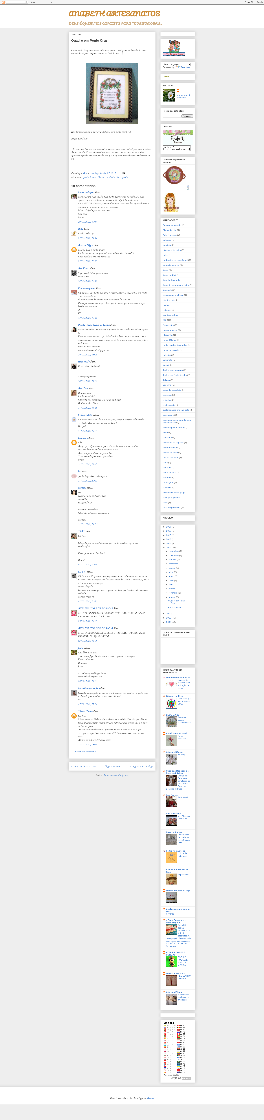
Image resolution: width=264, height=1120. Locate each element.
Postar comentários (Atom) (116, 775)
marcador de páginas (173, 442)
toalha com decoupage (174, 492)
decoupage (168, 415)
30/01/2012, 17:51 (87, 381)
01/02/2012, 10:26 (87, 564)
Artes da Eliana (174, 992)
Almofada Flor (169, 230)
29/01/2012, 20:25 (87, 261)
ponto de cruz (90, 177)
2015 (169, 535)
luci (79, 471)
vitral (165, 502)
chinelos (167, 400)
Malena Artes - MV (175, 973)
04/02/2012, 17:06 (87, 681)
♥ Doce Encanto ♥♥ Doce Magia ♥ (176, 921)
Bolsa (165, 255)
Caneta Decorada (171, 280)
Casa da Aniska (174, 832)
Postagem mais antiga (140, 766)
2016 (169, 531)
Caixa (165, 270)
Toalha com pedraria (173, 370)
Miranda (82, 487)
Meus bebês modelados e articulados (183, 997)
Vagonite (167, 385)
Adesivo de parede (172, 225)
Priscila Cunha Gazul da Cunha (94, 325)
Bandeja (167, 245)
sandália (167, 487)
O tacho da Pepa (174, 696)
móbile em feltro (170, 457)
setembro (174, 563)
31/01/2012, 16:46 (87, 408)
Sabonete (167, 360)
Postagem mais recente (83, 766)
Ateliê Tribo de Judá (176, 733)
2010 (169, 618)
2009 (169, 622)
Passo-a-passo (170, 330)
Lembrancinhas (170, 315)
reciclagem (168, 482)
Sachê (166, 365)
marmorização (170, 447)
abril (171, 584)
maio (171, 580)
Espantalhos (183, 874)
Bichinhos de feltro (172, 250)
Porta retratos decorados (175, 345)
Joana (80, 648)
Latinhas (167, 310)
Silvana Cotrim (85, 711)
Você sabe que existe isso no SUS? (184, 701)
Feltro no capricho (86, 288)
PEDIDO (170, 914)
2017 (169, 527)
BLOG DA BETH (174, 715)
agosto (172, 568)
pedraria (167, 467)
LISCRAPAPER (173, 813)
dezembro (174, 551)
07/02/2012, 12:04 (87, 704)
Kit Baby (181, 754)
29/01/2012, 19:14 (87, 238)
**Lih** (81, 531)
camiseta (167, 395)
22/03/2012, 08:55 (87, 744)
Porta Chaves (174, 607)
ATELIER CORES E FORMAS (95, 608)
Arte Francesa (170, 235)
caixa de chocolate (172, 390)
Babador (167, 240)
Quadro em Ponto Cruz (109, 177)
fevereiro (173, 593)
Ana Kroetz (84, 268)
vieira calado (84, 361)
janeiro (172, 597)
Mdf (165, 320)
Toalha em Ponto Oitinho (175, 375)
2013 (169, 543)
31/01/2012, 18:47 (87, 464)
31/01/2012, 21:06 (87, 524)
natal (165, 462)
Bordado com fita (171, 265)
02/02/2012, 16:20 (87, 601)
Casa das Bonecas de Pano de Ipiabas (177, 772)
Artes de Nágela (85, 245)
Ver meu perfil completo (183, 96)
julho (171, 572)
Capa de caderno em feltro (176, 285)
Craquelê (167, 290)
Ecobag (166, 305)
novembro (174, 555)
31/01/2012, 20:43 (87, 480)
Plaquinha (167, 335)
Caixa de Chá (169, 275)
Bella (80, 229)
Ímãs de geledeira (171, 507)
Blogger (150, 1098)
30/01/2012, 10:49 (87, 318)
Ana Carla (83, 388)
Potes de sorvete (171, 350)
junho (172, 576)
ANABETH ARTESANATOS (114, 13)
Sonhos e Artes (85, 415)
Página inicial (112, 766)
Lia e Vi (82, 571)
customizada (169, 405)
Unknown (83, 438)
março (172, 588)
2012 (169, 547)
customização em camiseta (176, 410)
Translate (185, 67)
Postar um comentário (85, 751)
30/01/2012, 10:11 (87, 281)
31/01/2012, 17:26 (87, 431)
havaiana (167, 437)
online (166, 76)
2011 (168, 613)
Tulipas (166, 380)
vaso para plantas (171, 497)
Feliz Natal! (183, 797)
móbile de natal (170, 452)
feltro (165, 432)
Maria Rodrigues (86, 192)
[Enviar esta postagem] (123, 173)
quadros (125, 177)
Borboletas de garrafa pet (175, 260)
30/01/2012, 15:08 (87, 354)
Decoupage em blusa (173, 295)
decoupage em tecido (173, 427)
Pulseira (167, 355)
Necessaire (168, 325)
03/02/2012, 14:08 (87, 621)
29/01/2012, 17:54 (87, 221)
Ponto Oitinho (169, 340)
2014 (169, 539)
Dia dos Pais (169, 300)
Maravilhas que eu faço (89, 688)
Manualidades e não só (178, 677)
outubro (173, 559)
